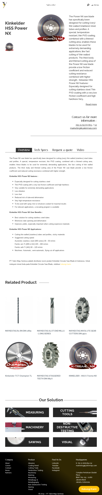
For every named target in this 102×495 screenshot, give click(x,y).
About (7, 463)
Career (7, 466)
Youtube (55, 466)
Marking (31, 475)
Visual (30, 489)
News (7, 470)
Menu (96, 5)
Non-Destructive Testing (37, 485)
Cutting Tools (33, 468)
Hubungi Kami (89, 489)
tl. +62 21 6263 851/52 (84, 463)
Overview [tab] (24, 150)
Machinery (32, 473)
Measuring (32, 477)
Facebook (56, 468)
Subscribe (51, 5)
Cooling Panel (33, 466)
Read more (91, 104)
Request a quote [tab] (62, 150)
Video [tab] (80, 150)
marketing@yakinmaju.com (83, 128)
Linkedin (55, 463)
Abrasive (31, 463)
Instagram (56, 470)
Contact (8, 468)
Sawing (31, 487)
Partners (8, 473)
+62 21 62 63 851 (84, 125)
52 (95, 125)
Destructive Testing (35, 470)
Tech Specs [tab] (41, 150)
